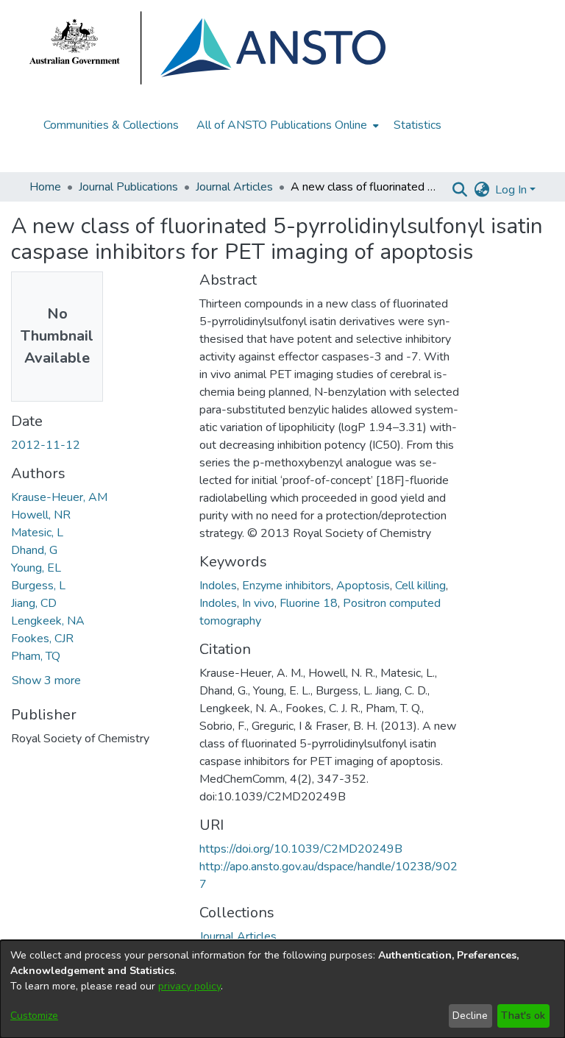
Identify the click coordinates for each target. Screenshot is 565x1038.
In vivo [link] (258, 603)
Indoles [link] (218, 585)
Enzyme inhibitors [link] (286, 585)
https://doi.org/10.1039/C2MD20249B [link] (300, 849)
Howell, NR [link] (41, 515)
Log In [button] (512, 190)
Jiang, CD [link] (34, 603)
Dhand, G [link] (34, 550)
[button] (459, 190)
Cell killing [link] (420, 585)
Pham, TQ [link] (35, 656)
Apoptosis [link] (363, 585)
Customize (34, 1016)
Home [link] (45, 187)
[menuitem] (286, 125)
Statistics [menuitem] (417, 125)
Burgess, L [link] (38, 585)
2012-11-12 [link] (45, 445)
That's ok (523, 1016)
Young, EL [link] (36, 568)
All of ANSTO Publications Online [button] (281, 125)
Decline (470, 1016)
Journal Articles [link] (234, 187)
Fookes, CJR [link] (42, 638)
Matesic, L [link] (37, 533)
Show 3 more (46, 680)
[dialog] (282, 989)
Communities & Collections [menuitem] (111, 125)
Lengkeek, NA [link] (48, 621)
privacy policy (189, 986)
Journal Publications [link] (128, 187)
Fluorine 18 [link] (309, 603)
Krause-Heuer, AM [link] (59, 497)
